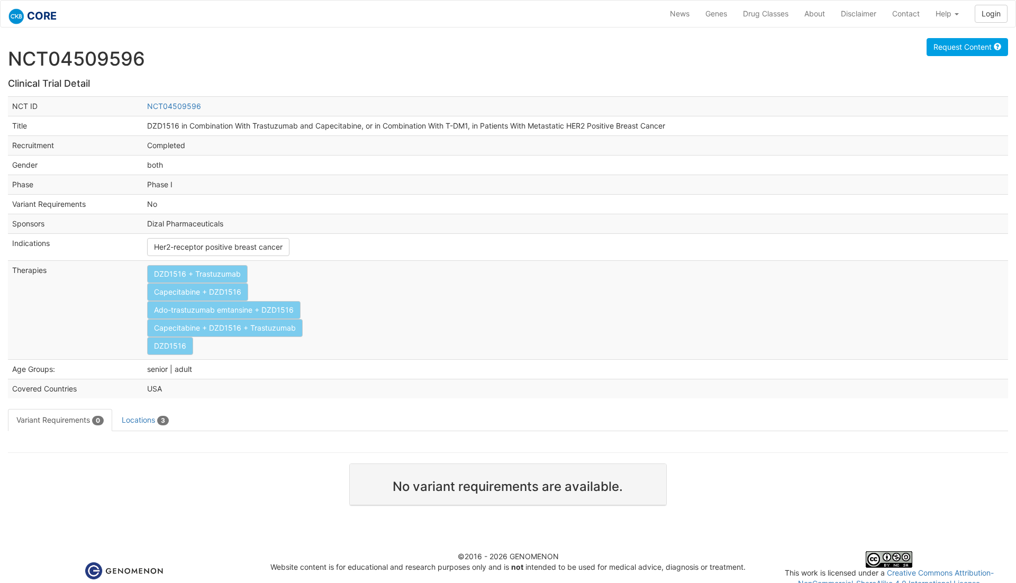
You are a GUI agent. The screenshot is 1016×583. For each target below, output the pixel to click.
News (680, 13)
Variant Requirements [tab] (58, 419)
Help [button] (945, 13)
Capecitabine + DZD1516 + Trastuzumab (225, 327)
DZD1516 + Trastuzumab (197, 273)
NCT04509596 (174, 106)
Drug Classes (765, 13)
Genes (716, 13)
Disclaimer (858, 13)
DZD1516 (170, 345)
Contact (906, 13)
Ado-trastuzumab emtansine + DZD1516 (224, 309)
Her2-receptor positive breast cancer (218, 246)
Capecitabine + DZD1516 (197, 291)
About (814, 13)
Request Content (963, 46)
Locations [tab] (143, 419)
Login (991, 13)
